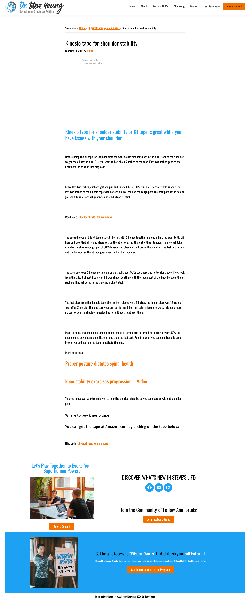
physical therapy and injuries (94, 443)
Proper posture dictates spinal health (99, 363)
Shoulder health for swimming (95, 217)
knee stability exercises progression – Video (106, 381)
